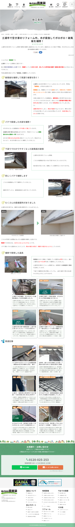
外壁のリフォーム (47, 513)
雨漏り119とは (63, 504)
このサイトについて (64, 509)
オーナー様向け (47, 506)
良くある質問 (30, 500)
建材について (46, 520)
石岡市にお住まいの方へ (49, 493)
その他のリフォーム (48, 518)
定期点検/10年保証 (32, 516)
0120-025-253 (39, 460)
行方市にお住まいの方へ (49, 500)
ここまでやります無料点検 (33, 514)
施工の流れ (30, 507)
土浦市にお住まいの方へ (49, 495)
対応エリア (30, 509)
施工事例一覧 (62, 493)
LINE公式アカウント (32, 495)
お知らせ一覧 (62, 502)
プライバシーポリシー (32, 502)
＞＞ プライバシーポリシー (56, 471)
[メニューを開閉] (72, 4)
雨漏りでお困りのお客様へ (33, 512)
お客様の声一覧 (63, 495)
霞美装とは (30, 493)
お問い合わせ (30, 497)
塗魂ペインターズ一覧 (64, 500)
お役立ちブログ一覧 (64, 497)
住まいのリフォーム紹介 (49, 511)
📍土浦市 (36, 52)
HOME (2, 34)
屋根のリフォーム (47, 516)
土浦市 (16, 34)
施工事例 (7, 34)
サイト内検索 (62, 512)
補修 (12, 34)
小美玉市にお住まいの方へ (49, 497)
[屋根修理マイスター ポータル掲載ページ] (50, 482)
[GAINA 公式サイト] (25, 482)
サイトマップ (62, 514)
